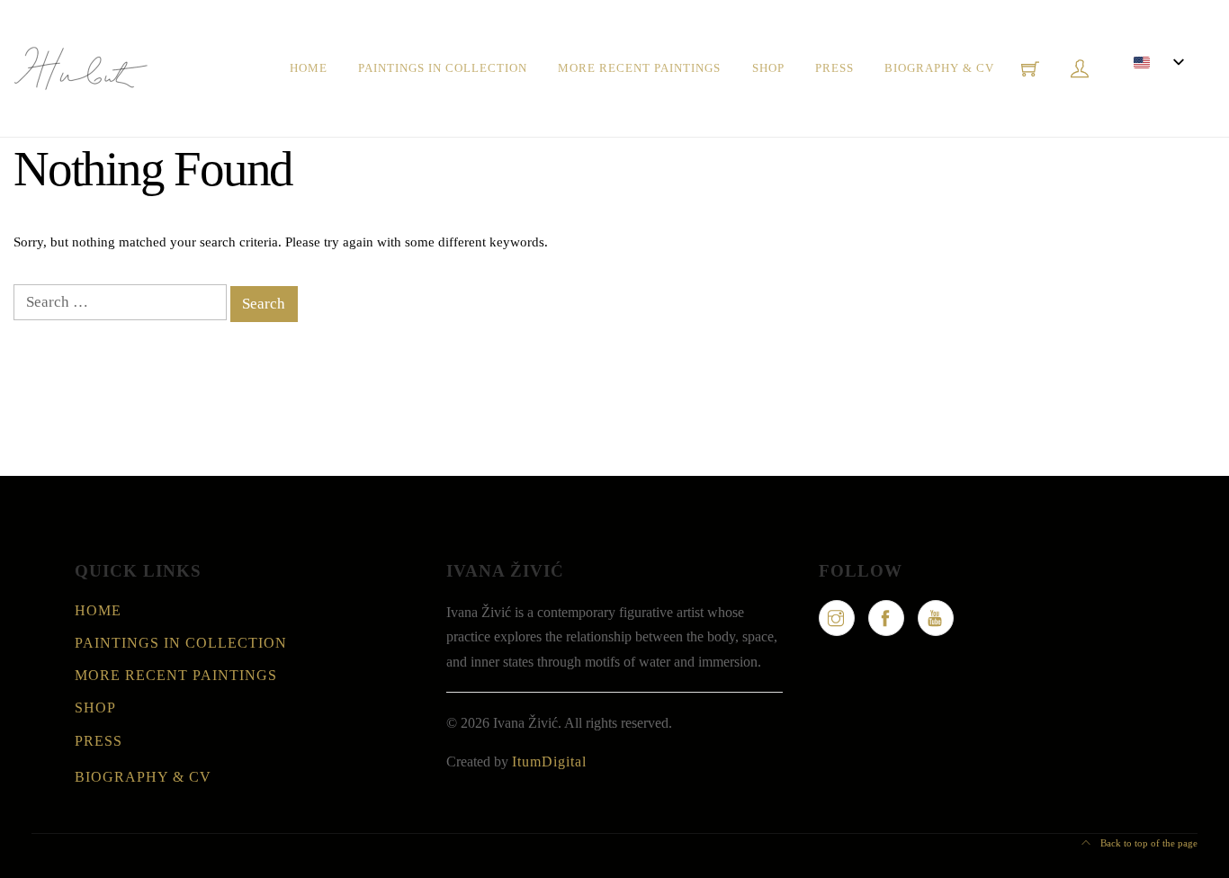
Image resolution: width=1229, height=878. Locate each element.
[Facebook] (886, 618)
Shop (768, 68)
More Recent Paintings (639, 68)
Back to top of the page (1148, 843)
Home (308, 68)
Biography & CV (939, 68)
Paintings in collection (442, 68)
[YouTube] (936, 618)
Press (834, 68)
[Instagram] (837, 618)
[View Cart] (1030, 68)
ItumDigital (549, 761)
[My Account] (1080, 68)
